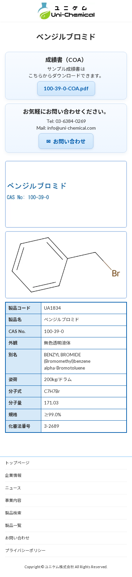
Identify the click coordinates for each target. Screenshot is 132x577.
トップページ (17, 462)
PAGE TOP (122, 552)
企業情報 (13, 475)
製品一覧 (13, 525)
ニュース (13, 487)
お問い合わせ (66, 141)
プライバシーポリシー (25, 550)
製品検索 (13, 512)
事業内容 (13, 500)
